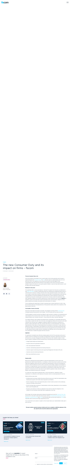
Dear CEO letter (30, 291)
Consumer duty (6, 279)
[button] (4, 294)
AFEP (62, 397)
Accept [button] (61, 463)
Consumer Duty (61, 310)
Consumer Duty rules (61, 394)
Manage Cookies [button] (56, 463)
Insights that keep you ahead (10, 417)
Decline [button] (65, 463)
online (41, 397)
